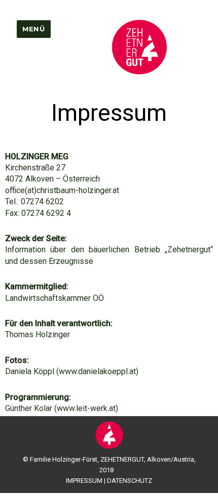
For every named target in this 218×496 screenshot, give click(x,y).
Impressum (84, 480)
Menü (33, 29)
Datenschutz (129, 480)
